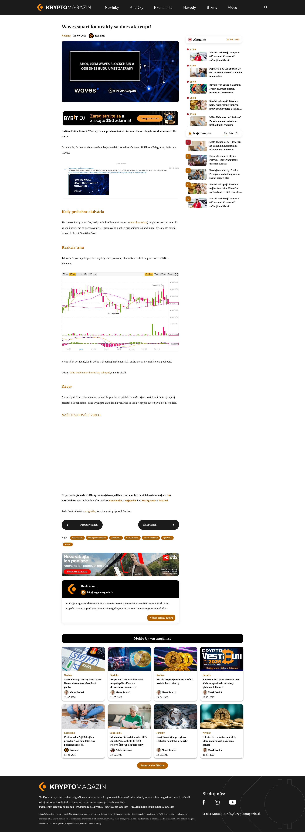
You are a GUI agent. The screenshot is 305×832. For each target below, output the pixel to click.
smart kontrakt (151, 538)
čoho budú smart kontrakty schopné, (90, 372)
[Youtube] (232, 802)
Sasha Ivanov (132, 538)
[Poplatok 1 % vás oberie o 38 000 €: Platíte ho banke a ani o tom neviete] (198, 73)
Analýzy (160, 675)
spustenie (167, 538)
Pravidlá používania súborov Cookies (152, 806)
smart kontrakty (138, 222)
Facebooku (115, 500)
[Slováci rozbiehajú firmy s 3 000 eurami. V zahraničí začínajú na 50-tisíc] (198, 57)
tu (168, 495)
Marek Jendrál (77, 692)
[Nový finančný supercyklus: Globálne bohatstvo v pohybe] (175, 716)
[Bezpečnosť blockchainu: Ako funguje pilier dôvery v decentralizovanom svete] (129, 659)
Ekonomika (69, 733)
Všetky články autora (161, 617)
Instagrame (149, 500)
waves (68, 544)
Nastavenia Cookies (116, 806)
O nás (207, 814)
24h (231, 133)
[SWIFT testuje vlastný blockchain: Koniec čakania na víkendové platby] (83, 659)
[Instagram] (217, 802)
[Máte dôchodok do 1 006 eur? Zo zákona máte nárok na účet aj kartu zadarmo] (198, 121)
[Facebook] (204, 802)
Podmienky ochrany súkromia (56, 806)
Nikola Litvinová (124, 750)
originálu (90, 511)
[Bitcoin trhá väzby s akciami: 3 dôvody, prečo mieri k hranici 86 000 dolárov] (198, 89)
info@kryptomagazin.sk (100, 592)
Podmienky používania (89, 806)
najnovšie (130, 500)
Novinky (66, 35)
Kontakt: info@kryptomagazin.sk (236, 814)
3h (225, 133)
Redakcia (100, 35)
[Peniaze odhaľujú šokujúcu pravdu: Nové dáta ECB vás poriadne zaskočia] (83, 716)
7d (237, 133)
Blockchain (77, 538)
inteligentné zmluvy (97, 538)
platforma (116, 538)
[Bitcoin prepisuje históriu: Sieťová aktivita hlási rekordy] (175, 659)
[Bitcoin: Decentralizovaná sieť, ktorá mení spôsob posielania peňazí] (221, 716)
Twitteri (163, 500)
